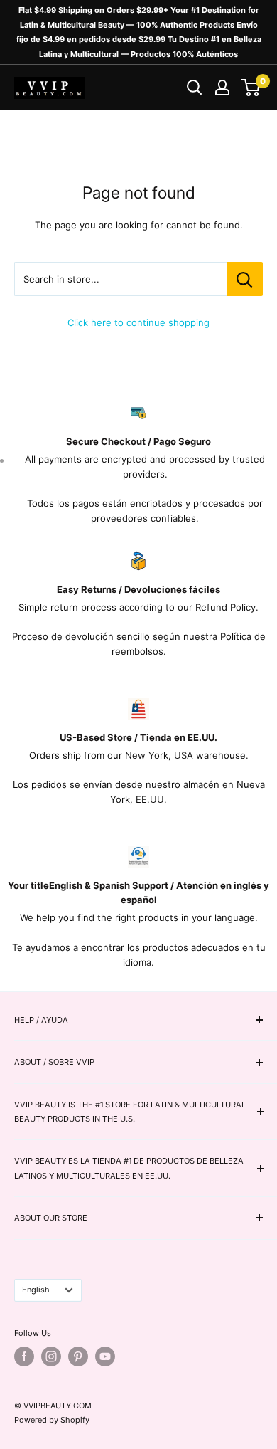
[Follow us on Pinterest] (78, 1356)
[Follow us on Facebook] (24, 1356)
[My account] (222, 87)
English (36, 1290)
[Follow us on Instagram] (51, 1356)
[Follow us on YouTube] (105, 1356)
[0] (251, 87)
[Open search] (194, 87)
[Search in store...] (245, 279)
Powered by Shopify (51, 1420)
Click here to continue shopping (138, 322)
